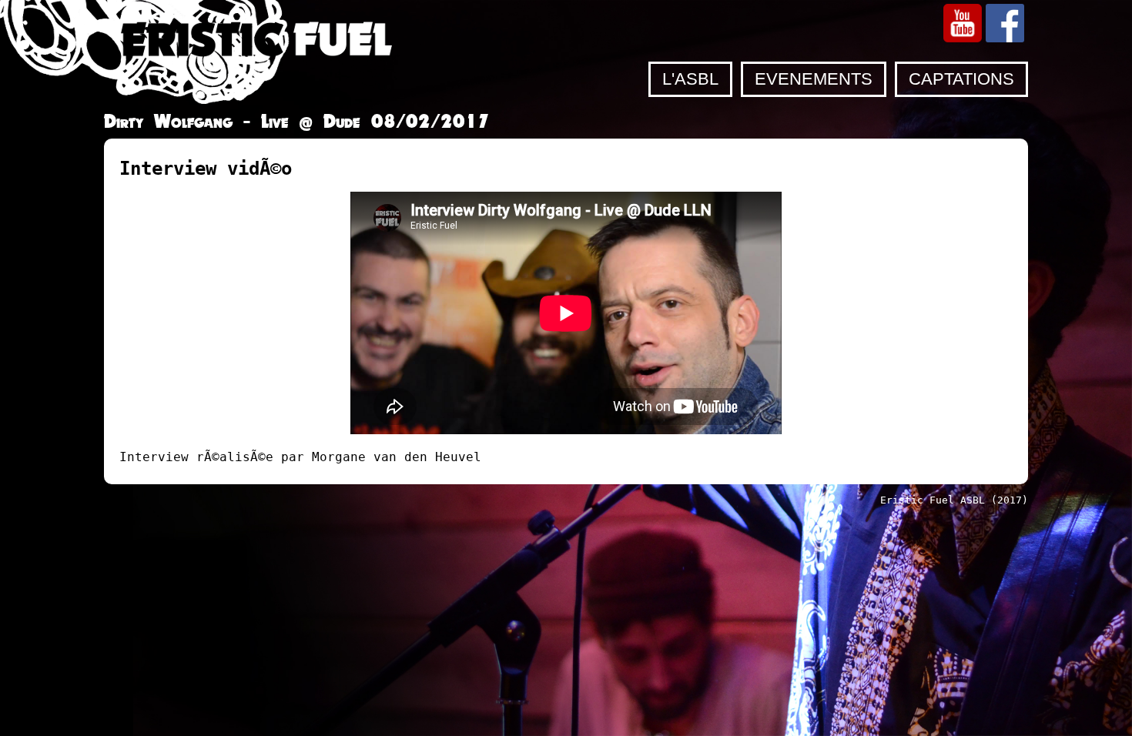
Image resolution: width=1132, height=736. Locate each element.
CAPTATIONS (961, 79)
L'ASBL (690, 79)
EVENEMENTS (813, 79)
